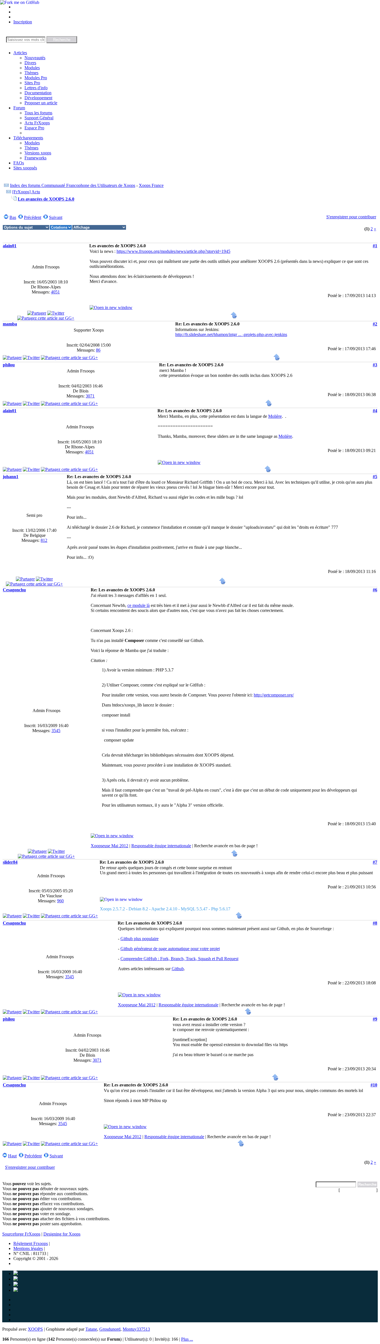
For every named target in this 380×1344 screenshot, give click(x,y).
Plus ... (187, 1339)
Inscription (22, 21)
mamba (10, 324)
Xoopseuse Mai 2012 (109, 845)
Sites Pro (32, 82)
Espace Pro (34, 127)
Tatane (91, 1329)
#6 (375, 589)
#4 (375, 410)
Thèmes (31, 72)
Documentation (37, 92)
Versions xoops (37, 152)
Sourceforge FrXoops (21, 1234)
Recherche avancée (358, 1190)
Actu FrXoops (37, 122)
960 (60, 900)
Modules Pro (35, 77)
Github (178, 968)
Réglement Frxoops (30, 1243)
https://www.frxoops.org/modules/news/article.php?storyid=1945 (173, 251)
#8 (375, 923)
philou (9, 364)
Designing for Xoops (61, 1234)
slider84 (10, 862)
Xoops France (151, 185)
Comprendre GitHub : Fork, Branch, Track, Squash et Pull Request (179, 958)
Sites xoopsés (25, 167)
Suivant (55, 217)
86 (98, 350)
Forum (19, 107)
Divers (30, 62)
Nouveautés (34, 57)
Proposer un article (40, 102)
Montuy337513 (136, 1329)
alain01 (9, 245)
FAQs (18, 162)
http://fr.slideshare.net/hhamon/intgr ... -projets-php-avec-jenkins (231, 334)
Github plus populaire (139, 938)
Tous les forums (38, 112)
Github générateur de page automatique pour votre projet (170, 948)
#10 (374, 1085)
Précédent (32, 217)
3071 (90, 396)
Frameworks (35, 157)
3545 (55, 730)
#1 (375, 245)
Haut (12, 1155)
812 (44, 540)
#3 (375, 364)
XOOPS (35, 1329)
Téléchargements (28, 137)
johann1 (10, 476)
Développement (38, 97)
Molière (275, 416)
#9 (375, 1019)
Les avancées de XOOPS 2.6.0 (46, 199)
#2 (375, 324)
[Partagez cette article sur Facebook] (36, 313)
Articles (20, 52)
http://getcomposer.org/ (274, 695)
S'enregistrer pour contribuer (351, 216)
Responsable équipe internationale (161, 845)
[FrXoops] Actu (26, 191)
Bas (12, 217)
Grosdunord (109, 1329)
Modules (32, 67)
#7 (375, 862)
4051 (55, 292)
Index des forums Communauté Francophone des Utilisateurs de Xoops (72, 185)
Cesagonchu (14, 589)
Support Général (38, 117)
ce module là (138, 605)
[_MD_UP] (234, 317)
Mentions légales (28, 1248)
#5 (375, 476)
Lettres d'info (36, 87)
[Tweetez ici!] (55, 313)
